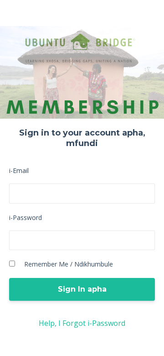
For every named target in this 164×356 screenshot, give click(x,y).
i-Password (25, 217)
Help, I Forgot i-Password (82, 323)
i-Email (19, 170)
